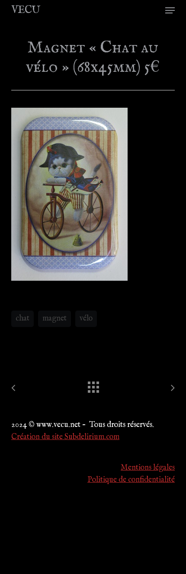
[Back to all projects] (93, 385)
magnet (54, 319)
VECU (25, 10)
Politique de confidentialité (131, 480)
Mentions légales (148, 468)
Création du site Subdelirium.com (65, 437)
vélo (86, 319)
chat (22, 319)
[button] (170, 10)
